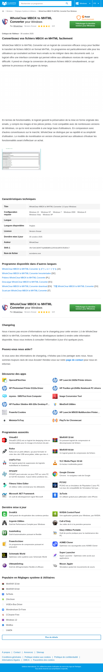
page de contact (74, 360)
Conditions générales (11, 657)
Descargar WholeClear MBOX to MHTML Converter (25, 282)
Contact (17, 652)
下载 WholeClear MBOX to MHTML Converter (73, 286)
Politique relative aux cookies (38, 657)
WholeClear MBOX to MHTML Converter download (24, 286)
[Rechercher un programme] (66, 3)
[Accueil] (3, 11)
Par (16, 26)
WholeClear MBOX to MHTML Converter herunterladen (26, 273)
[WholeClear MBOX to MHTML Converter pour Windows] (5, 22)
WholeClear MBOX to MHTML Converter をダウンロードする (29, 269)
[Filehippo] (9, 3)
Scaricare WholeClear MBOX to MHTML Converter (24, 291)
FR (94, 3)
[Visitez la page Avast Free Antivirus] (85, 17)
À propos (6, 652)
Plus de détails (51, 637)
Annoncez (28, 652)
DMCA (26, 660)
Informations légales (11, 660)
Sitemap (40, 652)
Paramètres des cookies (44, 660)
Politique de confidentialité (66, 657)
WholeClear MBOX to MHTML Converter (31, 305)
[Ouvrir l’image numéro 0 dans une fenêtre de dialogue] (21, 159)
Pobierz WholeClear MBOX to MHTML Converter (23, 278)
